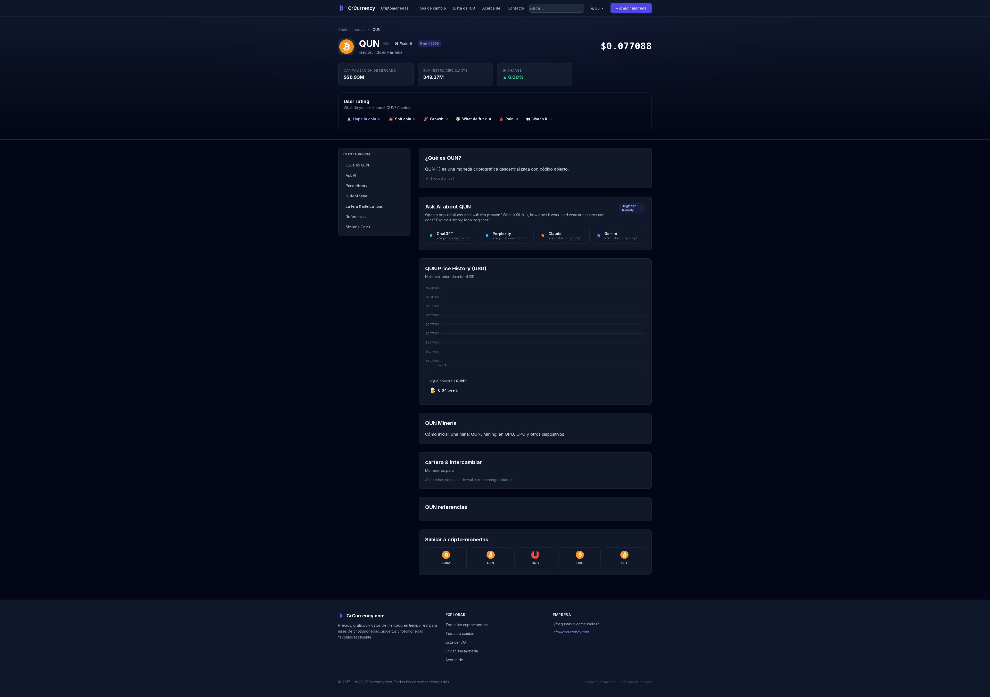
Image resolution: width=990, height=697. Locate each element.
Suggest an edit (442, 178)
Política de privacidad (599, 682)
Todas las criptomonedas (467, 625)
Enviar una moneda (462, 651)
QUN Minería (356, 196)
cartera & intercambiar (364, 206)
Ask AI (351, 175)
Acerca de (491, 8)
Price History (356, 185)
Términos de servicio (636, 682)
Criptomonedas (395, 8)
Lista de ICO (464, 8)
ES (597, 8)
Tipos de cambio (431, 8)
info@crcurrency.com (571, 632)
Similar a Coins (358, 227)
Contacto (516, 8)
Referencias (356, 216)
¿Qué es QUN (357, 165)
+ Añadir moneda (631, 8)
